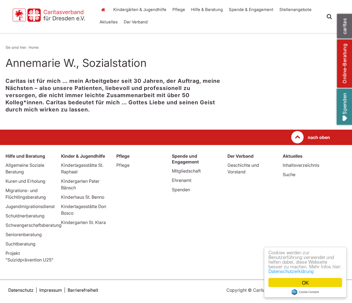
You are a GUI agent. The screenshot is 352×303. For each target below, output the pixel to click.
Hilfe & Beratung (207, 9)
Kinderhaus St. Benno (82, 197)
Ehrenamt (181, 180)
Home (104, 9)
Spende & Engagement (251, 9)
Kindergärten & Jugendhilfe (139, 9)
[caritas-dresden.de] (48, 15)
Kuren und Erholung (25, 181)
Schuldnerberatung (25, 216)
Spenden (181, 189)
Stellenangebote (295, 9)
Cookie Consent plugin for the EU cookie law (305, 292)
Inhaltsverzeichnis (301, 165)
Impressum (50, 290)
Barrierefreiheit (83, 290)
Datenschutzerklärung (291, 270)
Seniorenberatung (24, 234)
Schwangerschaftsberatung (34, 225)
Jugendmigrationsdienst (30, 206)
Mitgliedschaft (186, 171)
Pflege (178, 9)
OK (305, 282)
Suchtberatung (20, 244)
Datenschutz (21, 290)
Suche (289, 174)
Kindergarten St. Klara (83, 222)
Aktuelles (109, 21)
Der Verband (136, 21)
